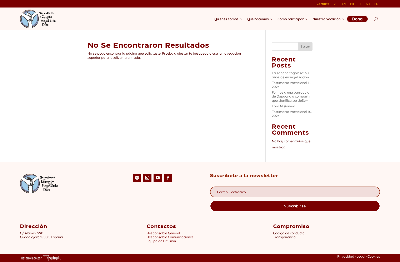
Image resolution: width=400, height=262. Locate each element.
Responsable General (163, 233)
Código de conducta (289, 233)
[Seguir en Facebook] (168, 178)
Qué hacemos (258, 19)
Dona (357, 18)
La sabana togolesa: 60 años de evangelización (290, 75)
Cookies (374, 256)
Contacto (323, 4)
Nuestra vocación (326, 19)
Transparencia (284, 237)
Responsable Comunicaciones (170, 237)
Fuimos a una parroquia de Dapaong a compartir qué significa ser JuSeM (291, 96)
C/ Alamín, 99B (32, 233)
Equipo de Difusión (161, 241)
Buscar (305, 46)
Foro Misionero (283, 106)
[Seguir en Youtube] (158, 178)
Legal (360, 256)
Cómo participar (291, 19)
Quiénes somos (226, 19)
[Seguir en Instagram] (147, 178)
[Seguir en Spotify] (137, 178)
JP (335, 4)
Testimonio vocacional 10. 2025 (292, 114)
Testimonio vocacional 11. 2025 (291, 85)
